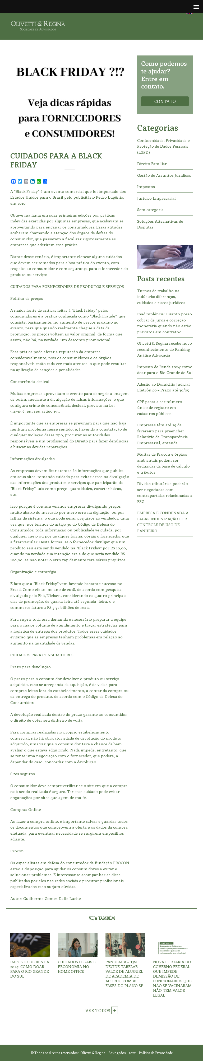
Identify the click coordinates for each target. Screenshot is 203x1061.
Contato (165, 101)
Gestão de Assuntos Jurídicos (164, 175)
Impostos (146, 186)
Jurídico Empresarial (156, 198)
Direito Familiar (152, 163)
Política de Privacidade (156, 1052)
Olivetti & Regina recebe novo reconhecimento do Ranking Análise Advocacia (164, 349)
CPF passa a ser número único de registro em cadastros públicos (159, 407)
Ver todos (98, 1010)
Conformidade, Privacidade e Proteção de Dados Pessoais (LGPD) (163, 146)
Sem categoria (150, 209)
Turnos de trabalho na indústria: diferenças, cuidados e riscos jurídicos (161, 296)
